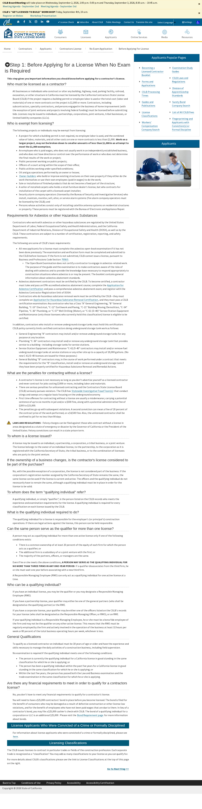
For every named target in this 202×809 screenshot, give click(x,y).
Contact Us (129, 22)
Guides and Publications (148, 103)
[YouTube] (48, 22)
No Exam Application (100, 48)
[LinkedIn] (42, 22)
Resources (187, 37)
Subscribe (84, 22)
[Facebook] (24, 22)
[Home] (18, 22)
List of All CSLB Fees (183, 112)
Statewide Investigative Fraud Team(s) (92, 390)
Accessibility (73, 782)
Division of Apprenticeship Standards (180, 92)
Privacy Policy (53, 782)
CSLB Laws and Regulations (180, 79)
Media (164, 37)
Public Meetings (113, 22)
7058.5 (65, 259)
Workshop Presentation (43, 15)
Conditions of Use (31, 782)
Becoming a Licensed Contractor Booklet (152, 71)
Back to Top (9, 782)
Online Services (139, 37)
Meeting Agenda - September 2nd (21, 6)
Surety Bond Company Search (181, 103)
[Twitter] (30, 22)
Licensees (86, 37)
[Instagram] (36, 22)
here (15, 736)
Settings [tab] (188, 22)
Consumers (60, 37)
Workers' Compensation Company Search (151, 126)
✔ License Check (66, 22)
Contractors (25, 48)
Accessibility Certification (100, 782)
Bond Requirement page (90, 715)
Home (7, 48)
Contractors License (70, 48)
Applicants (111, 37)
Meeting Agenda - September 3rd (58, 6)
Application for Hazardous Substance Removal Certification (65, 299)
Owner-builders (27, 176)
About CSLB (97, 22)
